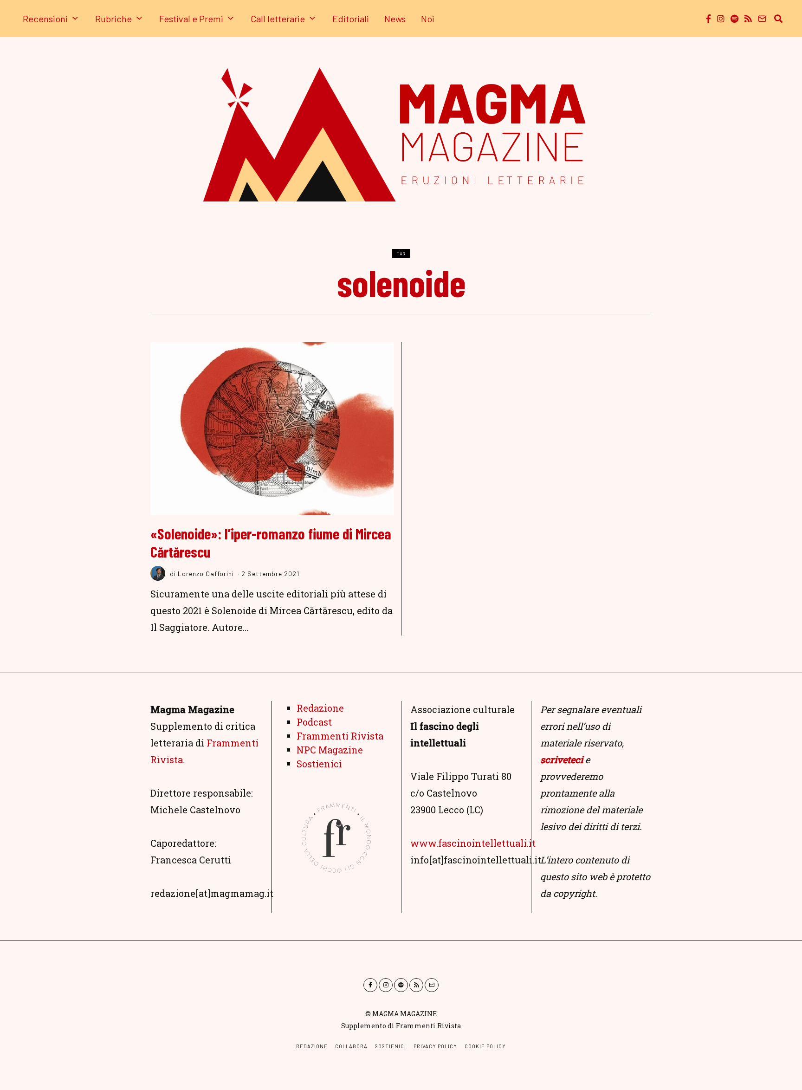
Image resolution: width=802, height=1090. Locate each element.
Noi (427, 18)
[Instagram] (721, 18)
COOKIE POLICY (485, 1046)
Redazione (320, 708)
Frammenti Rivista (340, 736)
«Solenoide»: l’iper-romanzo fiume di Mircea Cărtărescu (270, 542)
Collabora (351, 1046)
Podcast (314, 722)
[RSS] (748, 18)
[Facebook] (708, 18)
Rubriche (113, 18)
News (395, 18)
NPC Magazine (330, 750)
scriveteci (561, 759)
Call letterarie (278, 18)
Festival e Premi (191, 18)
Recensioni (45, 18)
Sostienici (319, 764)
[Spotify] (734, 18)
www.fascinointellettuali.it (473, 843)
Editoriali (350, 18)
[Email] (762, 18)
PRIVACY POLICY (435, 1046)
